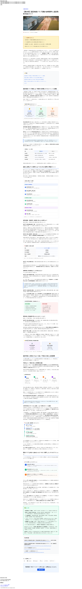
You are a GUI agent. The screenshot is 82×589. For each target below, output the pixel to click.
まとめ (25, 83)
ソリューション (12, 3)
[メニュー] (1, 4)
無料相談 (24, 3)
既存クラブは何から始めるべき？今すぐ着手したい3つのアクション (35, 81)
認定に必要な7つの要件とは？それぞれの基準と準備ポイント (34, 77)
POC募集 (16, 3)
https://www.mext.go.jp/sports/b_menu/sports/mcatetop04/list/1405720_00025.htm (37, 541)
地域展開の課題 (7, 3)
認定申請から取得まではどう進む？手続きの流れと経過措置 (34, 79)
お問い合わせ (41, 569)
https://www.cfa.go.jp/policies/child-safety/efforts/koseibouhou (34, 552)
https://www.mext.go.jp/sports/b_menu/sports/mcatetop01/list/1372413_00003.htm (37, 549)
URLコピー (52, 560)
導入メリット (20, 3)
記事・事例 (2, 3)
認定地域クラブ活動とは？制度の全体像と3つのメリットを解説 (34, 75)
